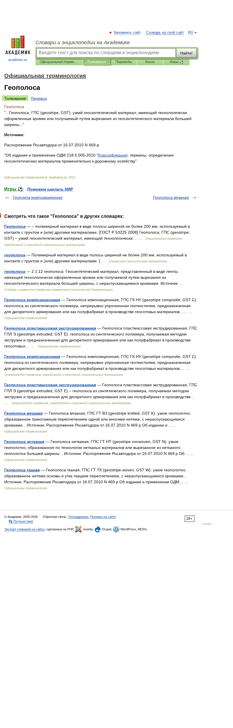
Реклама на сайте (103, 516)
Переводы (123, 62)
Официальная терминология (59, 62)
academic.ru (17, 60)
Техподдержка (78, 516)
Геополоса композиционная (32, 299)
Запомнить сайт (127, 33)
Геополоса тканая (22, 470)
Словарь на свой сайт (165, 33)
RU (190, 33)
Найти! (186, 53)
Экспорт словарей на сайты (24, 529)
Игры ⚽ (177, 62)
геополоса (14, 255)
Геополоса (15, 226)
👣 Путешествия (21, 521)
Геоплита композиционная (38, 197)
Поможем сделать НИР (50, 189)
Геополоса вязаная (171, 197)
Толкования (96, 62)
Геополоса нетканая (24, 441)
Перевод (39, 98)
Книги (150, 62)
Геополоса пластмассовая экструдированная (50, 328)
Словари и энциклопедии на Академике (83, 42)
